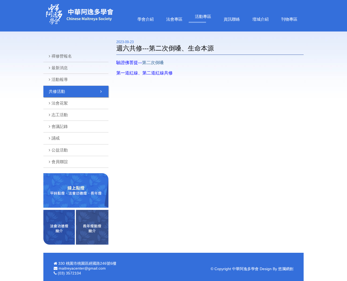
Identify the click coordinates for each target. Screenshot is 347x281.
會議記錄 (60, 126)
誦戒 (56, 138)
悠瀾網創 (285, 269)
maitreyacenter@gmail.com (82, 268)
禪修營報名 (62, 56)
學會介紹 (145, 19)
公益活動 (60, 150)
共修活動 (57, 91)
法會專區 (174, 19)
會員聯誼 (60, 161)
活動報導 (60, 79)
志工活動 (60, 114)
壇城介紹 (260, 19)
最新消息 (60, 67)
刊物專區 (289, 19)
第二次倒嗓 (153, 62)
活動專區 (203, 16)
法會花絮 (60, 103)
